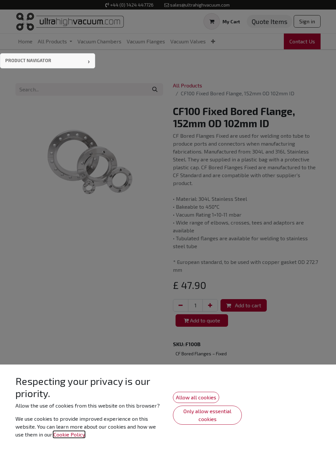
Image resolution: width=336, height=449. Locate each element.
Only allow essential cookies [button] (207, 415)
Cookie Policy (69, 434)
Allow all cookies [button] (196, 397)
